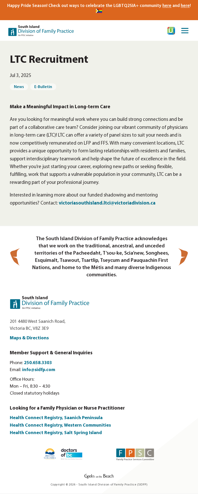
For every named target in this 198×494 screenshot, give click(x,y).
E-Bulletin (43, 87)
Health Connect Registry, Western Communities (60, 425)
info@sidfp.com (38, 370)
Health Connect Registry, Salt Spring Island (56, 433)
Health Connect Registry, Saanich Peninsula (56, 418)
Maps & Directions (29, 338)
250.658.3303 (38, 363)
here (166, 6)
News (19, 87)
